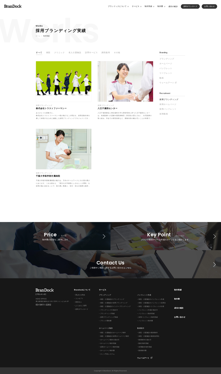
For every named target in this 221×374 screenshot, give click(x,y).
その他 (117, 52)
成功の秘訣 (173, 6)
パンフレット (165, 68)
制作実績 (148, 6)
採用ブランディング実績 (109, 317)
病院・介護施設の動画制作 (148, 332)
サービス (135, 6)
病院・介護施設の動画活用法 (149, 336)
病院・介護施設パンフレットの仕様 (151, 306)
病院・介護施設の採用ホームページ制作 (114, 336)
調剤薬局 (106, 52)
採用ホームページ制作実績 (109, 347)
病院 (48, 52)
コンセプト (79, 298)
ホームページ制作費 (107, 350)
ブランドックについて (117, 6)
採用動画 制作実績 (145, 347)
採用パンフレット (167, 109)
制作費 (160, 6)
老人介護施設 (75, 52)
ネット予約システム (107, 354)
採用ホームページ (167, 104)
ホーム (38, 36)
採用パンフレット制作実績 (148, 317)
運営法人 (78, 302)
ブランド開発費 (106, 321)
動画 (161, 78)
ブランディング (166, 59)
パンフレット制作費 (146, 321)
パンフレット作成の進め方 (148, 310)
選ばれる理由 (80, 295)
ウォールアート (166, 83)
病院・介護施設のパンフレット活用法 (152, 303)
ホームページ (165, 63)
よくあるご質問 (81, 306)
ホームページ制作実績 (108, 343)
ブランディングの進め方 (109, 310)
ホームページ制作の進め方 (109, 340)
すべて (39, 52)
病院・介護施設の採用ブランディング (114, 303)
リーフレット (165, 73)
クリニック (59, 52)
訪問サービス (91, 52)
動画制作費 (143, 350)
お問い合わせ (209, 6)
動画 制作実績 (144, 343)
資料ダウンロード (190, 6)
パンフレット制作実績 (146, 313)
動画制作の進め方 (145, 340)
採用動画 (163, 114)
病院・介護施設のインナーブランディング (115, 306)
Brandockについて (82, 290)
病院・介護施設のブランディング (112, 299)
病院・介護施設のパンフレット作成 (151, 299)
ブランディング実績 (107, 313)
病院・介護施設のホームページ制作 (113, 332)
